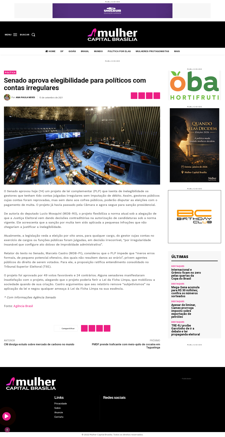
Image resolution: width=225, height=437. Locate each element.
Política (10, 72)
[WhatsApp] (149, 95)
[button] (28, 35)
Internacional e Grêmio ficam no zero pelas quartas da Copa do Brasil (186, 274)
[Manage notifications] (7, 429)
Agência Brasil (23, 306)
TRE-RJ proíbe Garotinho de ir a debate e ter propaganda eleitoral (185, 330)
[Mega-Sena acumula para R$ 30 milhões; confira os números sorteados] (211, 290)
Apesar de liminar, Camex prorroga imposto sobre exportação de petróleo (183, 310)
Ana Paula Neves (25, 97)
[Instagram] (203, 34)
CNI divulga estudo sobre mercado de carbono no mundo (39, 344)
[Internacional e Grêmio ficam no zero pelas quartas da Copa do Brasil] (211, 272)
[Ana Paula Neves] (8, 97)
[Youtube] (217, 34)
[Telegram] (157, 95)
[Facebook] (197, 34)
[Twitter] (210, 34)
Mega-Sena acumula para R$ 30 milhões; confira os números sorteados (185, 292)
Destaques (177, 266)
